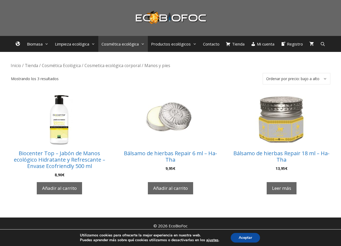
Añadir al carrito (59, 188)
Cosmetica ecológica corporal (112, 65)
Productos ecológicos (171, 44)
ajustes (212, 240)
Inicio (16, 65)
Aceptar (245, 237)
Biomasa (35, 44)
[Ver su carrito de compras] (311, 44)
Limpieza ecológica (72, 44)
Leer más (281, 188)
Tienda (31, 65)
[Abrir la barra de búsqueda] (322, 44)
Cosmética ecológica (120, 44)
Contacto (211, 44)
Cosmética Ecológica (61, 65)
